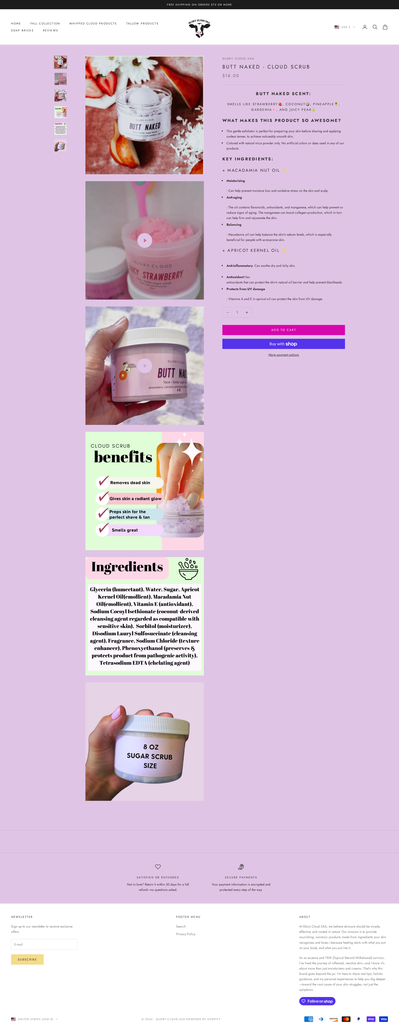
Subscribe (27, 959)
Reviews (50, 30)
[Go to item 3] (60, 95)
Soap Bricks (22, 30)
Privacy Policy (185, 934)
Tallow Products (142, 23)
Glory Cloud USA (238, 59)
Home (16, 23)
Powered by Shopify (203, 1019)
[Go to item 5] (60, 128)
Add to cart (283, 330)
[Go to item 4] (60, 112)
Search (181, 926)
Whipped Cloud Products (93, 23)
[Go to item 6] (60, 145)
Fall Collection (45, 23)
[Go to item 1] (60, 62)
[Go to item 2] (60, 78)
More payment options (284, 355)
